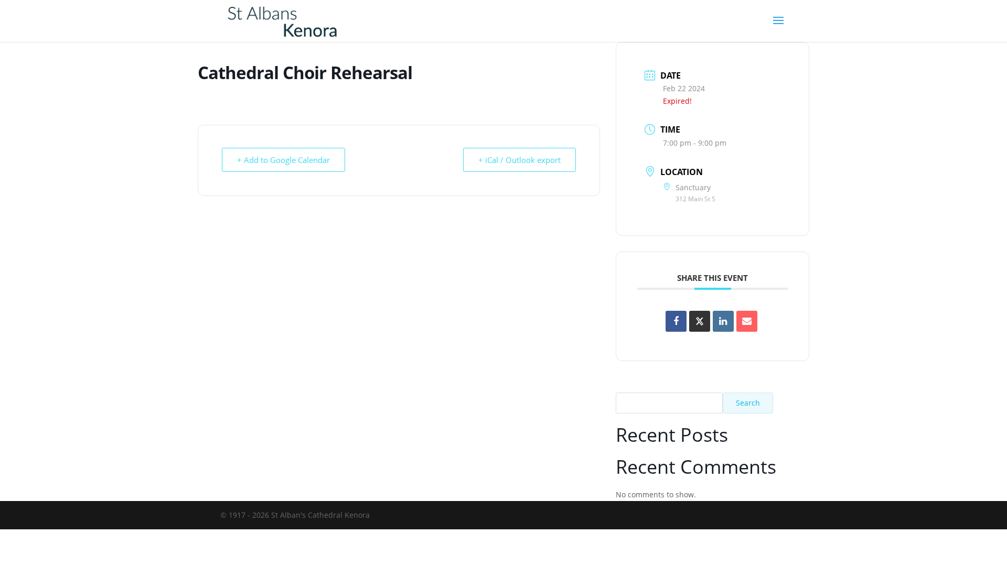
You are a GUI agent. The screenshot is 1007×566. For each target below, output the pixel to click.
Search (748, 403)
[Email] (746, 321)
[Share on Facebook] (676, 321)
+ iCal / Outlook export (519, 160)
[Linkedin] (723, 321)
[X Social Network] (699, 321)
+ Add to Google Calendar (283, 160)
